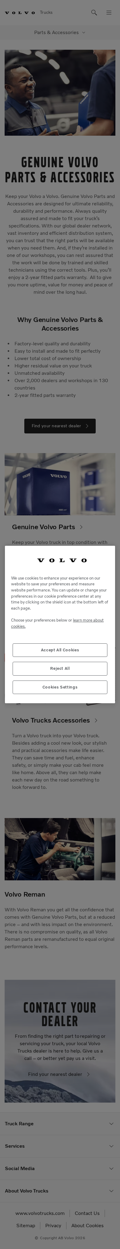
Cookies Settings (60, 687)
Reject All (60, 668)
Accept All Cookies (60, 650)
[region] (60, 624)
